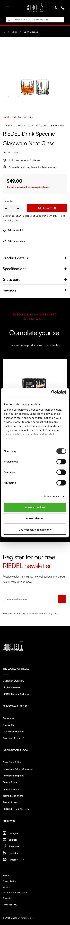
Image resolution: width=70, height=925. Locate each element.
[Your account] (55, 7)
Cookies (6, 887)
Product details (15, 258)
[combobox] (35, 19)
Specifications (14, 268)
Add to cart (44, 208)
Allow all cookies (35, 507)
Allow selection (35, 518)
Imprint (6, 875)
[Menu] (7, 7)
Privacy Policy (9, 881)
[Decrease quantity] (6, 208)
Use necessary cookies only (35, 529)
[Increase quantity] (18, 208)
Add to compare (16, 240)
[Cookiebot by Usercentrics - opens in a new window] (51, 392)
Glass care (11, 279)
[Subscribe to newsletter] (62, 599)
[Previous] (8, 97)
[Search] (9, 19)
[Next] (19, 97)
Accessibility (8, 898)
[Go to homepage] (35, 8)
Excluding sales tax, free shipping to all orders (28, 187)
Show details (51, 496)
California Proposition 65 (15, 892)
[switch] (61, 461)
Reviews (9, 290)
